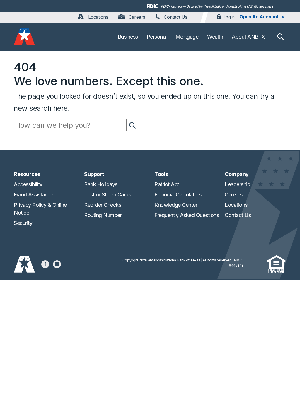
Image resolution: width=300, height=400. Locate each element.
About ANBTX (248, 37)
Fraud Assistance (33, 195)
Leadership (237, 184)
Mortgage (186, 37)
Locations (97, 17)
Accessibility (28, 184)
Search (132, 125)
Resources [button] (27, 174)
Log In (229, 16)
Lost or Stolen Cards (107, 195)
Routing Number (103, 215)
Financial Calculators (178, 195)
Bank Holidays (100, 184)
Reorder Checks (102, 205)
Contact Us (175, 17)
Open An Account (259, 17)
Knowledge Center (175, 205)
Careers (136, 17)
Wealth (215, 37)
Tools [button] (161, 174)
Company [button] (237, 174)
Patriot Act (166, 184)
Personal (157, 37)
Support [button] (94, 174)
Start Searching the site (280, 36)
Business (128, 37)
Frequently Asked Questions (186, 215)
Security (23, 223)
